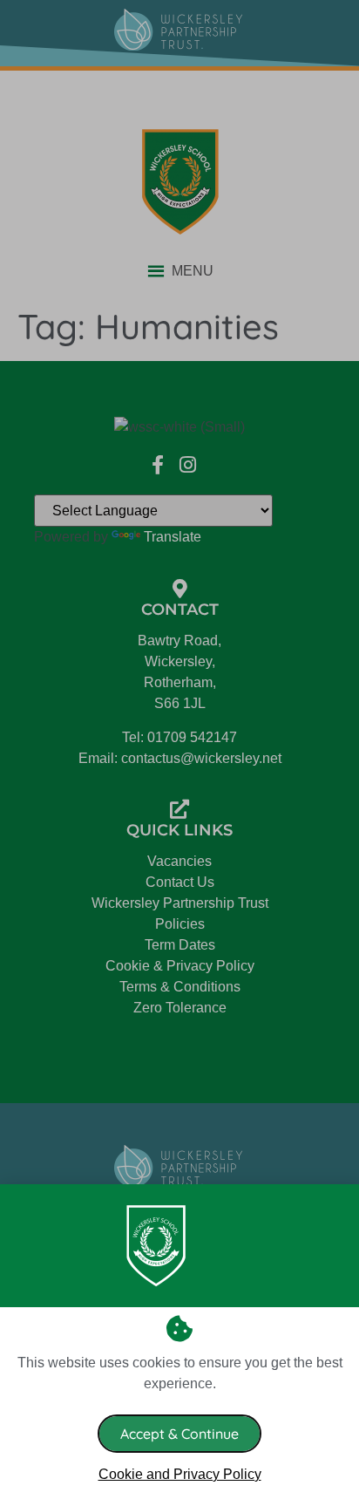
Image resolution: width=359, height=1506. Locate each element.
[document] (179, 753)
